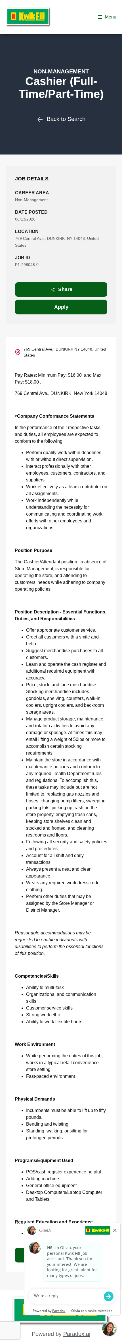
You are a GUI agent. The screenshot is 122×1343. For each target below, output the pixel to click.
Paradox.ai (76, 1334)
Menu (110, 17)
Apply (61, 307)
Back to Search (66, 119)
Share (65, 289)
